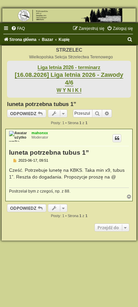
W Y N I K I (69, 90)
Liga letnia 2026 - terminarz (69, 67)
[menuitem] (18, 28)
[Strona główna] (69, 15)
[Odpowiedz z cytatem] (117, 138)
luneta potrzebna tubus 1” (41, 104)
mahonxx (39, 133)
